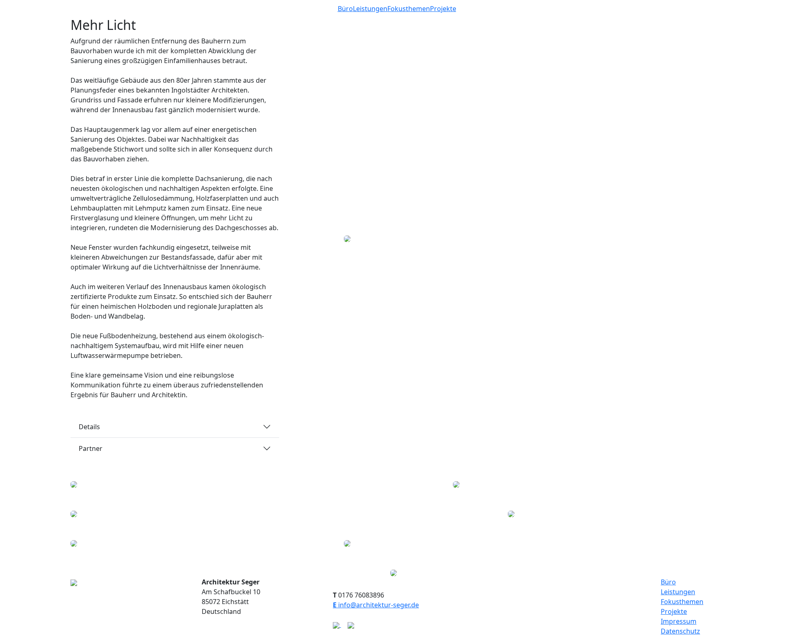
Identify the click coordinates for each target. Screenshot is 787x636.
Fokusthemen (408, 8)
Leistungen (370, 8)
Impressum (678, 621)
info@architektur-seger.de (376, 604)
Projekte (443, 8)
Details (89, 426)
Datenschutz (680, 631)
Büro (345, 8)
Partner (90, 448)
